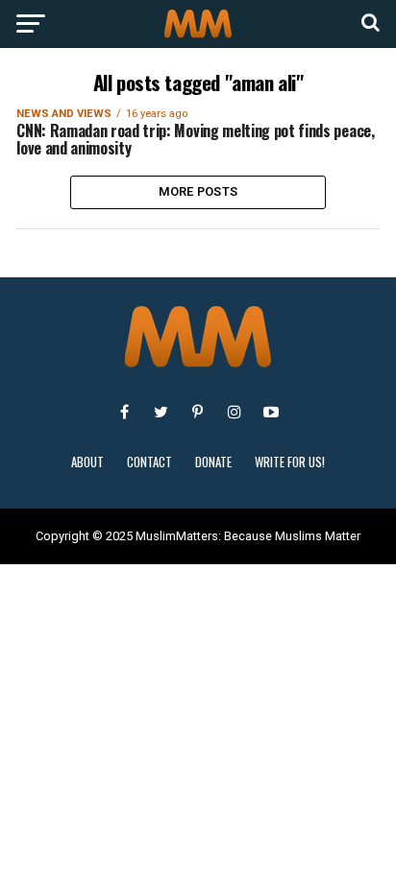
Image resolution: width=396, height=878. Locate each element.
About (87, 462)
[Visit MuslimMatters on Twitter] (161, 411)
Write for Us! (290, 462)
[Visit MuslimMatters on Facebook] (125, 411)
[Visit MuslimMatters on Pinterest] (198, 411)
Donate (213, 462)
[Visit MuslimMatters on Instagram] (234, 411)
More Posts (198, 191)
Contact (149, 462)
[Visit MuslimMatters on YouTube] (271, 411)
